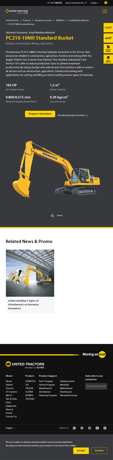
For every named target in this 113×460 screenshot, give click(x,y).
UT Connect (11, 392)
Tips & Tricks (11, 399)
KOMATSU (60, 20)
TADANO (29, 399)
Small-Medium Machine (79, 20)
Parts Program (46, 381)
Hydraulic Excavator (43, 20)
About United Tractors (74, 3)
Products (27, 20)
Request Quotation (40, 113)
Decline (99, 450)
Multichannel (66, 388)
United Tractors (12, 20)
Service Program (47, 385)
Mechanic (64, 385)
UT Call (54, 3)
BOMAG (29, 395)
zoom (59, 215)
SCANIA (29, 392)
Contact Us (11, 417)
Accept (81, 450)
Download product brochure (71, 115)
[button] (96, 3)
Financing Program (48, 395)
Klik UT (9, 395)
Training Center (67, 381)
